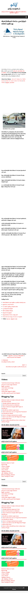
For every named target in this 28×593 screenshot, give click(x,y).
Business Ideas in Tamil (7, 463)
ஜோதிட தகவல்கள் (10, 82)
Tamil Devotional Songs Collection (10, 383)
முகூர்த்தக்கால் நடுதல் (8, 308)
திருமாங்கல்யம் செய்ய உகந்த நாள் (10, 314)
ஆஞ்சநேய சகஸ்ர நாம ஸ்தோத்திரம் (16, 355)
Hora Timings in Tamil (7, 476)
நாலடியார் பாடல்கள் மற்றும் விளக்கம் (9, 384)
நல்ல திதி (20, 71)
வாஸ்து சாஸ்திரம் (5, 468)
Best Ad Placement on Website (11, 405)
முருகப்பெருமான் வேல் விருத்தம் (14, 357)
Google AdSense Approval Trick (11, 403)
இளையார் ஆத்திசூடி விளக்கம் (8, 474)
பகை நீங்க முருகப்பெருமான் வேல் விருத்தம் (10, 393)
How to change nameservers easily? (12, 415)
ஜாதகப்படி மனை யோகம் (8, 304)
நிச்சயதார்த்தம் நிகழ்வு (8, 310)
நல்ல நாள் (15, 71)
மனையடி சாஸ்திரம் (5, 466)
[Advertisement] (14, 54)
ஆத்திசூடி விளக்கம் (5, 471)
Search (3, 373)
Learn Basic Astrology (7, 388)
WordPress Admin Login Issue (11, 410)
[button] (26, 17)
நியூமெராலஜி (4, 464)
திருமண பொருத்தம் (7, 312)
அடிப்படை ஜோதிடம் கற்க (12, 319)
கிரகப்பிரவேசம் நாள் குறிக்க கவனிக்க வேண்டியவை (14, 302)
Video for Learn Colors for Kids (14, 81)
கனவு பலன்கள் (4, 389)
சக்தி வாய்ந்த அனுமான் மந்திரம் (8, 391)
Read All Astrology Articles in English (12, 316)
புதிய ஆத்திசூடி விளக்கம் (7, 473)
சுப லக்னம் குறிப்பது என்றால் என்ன (10, 306)
